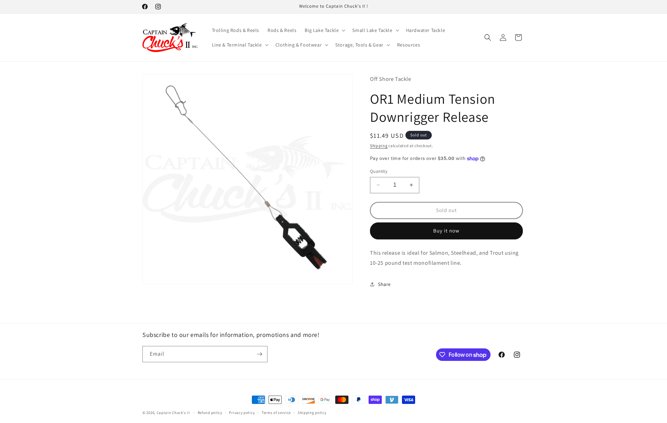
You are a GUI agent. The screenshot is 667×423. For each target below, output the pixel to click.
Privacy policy (242, 412)
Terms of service (276, 412)
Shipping (379, 145)
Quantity (378, 171)
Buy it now (446, 230)
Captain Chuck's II (173, 412)
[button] (324, 30)
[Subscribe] (259, 354)
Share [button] (384, 284)
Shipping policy (312, 412)
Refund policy (210, 412)
